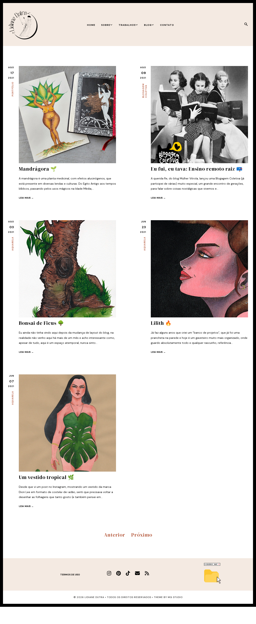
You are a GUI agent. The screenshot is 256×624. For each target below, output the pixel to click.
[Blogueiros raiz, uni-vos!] (212, 564)
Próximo (141, 534)
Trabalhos (127, 25)
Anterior (114, 534)
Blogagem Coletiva (144, 90)
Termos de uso (70, 574)
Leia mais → (26, 197)
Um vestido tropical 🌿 (46, 477)
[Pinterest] (118, 573)
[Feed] (147, 573)
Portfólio (12, 89)
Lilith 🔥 (161, 323)
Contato (167, 25)
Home (91, 25)
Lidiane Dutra (94, 597)
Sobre (105, 25)
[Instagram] (109, 573)
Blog (148, 25)
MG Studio (175, 597)
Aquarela (12, 244)
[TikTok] (128, 573)
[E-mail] (137, 573)
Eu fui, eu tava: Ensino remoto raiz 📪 (197, 168)
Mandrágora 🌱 (38, 168)
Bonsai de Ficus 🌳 (41, 323)
